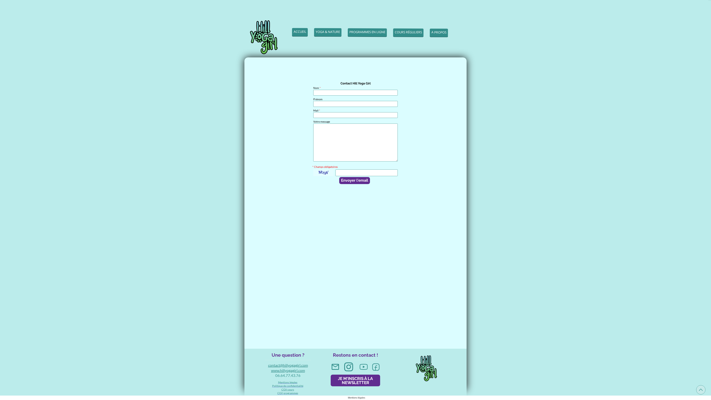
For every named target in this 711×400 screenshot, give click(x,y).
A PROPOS (438, 32)
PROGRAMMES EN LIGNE (367, 32)
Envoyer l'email (354, 180)
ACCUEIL (300, 31)
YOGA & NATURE (328, 31)
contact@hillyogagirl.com (288, 365)
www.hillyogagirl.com (288, 370)
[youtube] (363, 366)
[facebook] (375, 367)
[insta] (348, 366)
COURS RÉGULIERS (408, 32)
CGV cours (287, 389)
